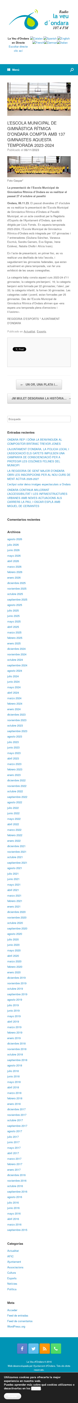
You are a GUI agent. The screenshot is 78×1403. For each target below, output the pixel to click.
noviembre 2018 (16, 1049)
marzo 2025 (14, 632)
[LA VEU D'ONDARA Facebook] (22, 1348)
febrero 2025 (14, 638)
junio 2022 (13, 813)
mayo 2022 (14, 819)
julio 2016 (13, 1202)
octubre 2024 (15, 660)
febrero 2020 (14, 967)
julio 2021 (13, 873)
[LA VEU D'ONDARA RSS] (45, 1348)
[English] (63, 38)
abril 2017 (13, 1153)
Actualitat (29, 331)
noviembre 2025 (16, 588)
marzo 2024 (14, 698)
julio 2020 (13, 939)
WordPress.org (16, 1326)
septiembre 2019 (17, 994)
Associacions (15, 1267)
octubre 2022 (15, 791)
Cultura (11, 1273)
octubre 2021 (15, 857)
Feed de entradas (17, 1315)
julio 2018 (13, 1071)
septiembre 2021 (17, 863)
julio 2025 (13, 610)
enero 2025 (14, 643)
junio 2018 (13, 1076)
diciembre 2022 (16, 780)
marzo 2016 (14, 1224)
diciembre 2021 (16, 846)
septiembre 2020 (17, 928)
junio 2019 (13, 1010)
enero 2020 (14, 972)
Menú (15, 70)
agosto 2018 (14, 1065)
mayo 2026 (14, 556)
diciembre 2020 (16, 912)
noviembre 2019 (16, 983)
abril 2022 (13, 824)
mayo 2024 (14, 687)
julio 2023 (13, 742)
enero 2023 (14, 775)
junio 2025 (13, 616)
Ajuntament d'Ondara (44, 1365)
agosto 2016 (14, 1197)
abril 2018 (13, 1087)
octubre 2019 (15, 988)
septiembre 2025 (17, 599)
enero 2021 (14, 906)
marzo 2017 (14, 1159)
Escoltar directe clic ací (18, 48)
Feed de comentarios (20, 1321)
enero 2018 (14, 1104)
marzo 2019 (14, 1027)
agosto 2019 (14, 999)
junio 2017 (13, 1142)
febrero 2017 (14, 1164)
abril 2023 (13, 758)
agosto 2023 (14, 736)
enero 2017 (14, 1170)
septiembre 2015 (17, 1230)
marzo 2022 (14, 830)
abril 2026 (13, 561)
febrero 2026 (14, 572)
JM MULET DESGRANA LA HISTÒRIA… (42, 398)
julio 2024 (13, 676)
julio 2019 (13, 1005)
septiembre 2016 (17, 1191)
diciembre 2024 (16, 649)
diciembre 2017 (16, 1109)
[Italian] (62, 42)
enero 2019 (14, 1038)
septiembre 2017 (17, 1126)
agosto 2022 (14, 802)
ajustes (36, 1388)
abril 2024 (13, 692)
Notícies (12, 1283)
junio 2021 (13, 879)
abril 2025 (13, 627)
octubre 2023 (15, 725)
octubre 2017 (15, 1120)
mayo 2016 (14, 1213)
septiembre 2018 (17, 1060)
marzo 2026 (14, 566)
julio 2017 (13, 1137)
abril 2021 (13, 890)
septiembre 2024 (17, 665)
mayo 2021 (14, 884)
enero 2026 (14, 577)
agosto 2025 (14, 605)
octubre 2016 (15, 1186)
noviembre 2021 (16, 852)
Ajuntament (14, 1262)
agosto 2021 (14, 868)
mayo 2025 (14, 621)
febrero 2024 (14, 703)
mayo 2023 (14, 753)
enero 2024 (14, 709)
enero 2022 (14, 841)
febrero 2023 (14, 769)
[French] (38, 42)
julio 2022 (13, 808)
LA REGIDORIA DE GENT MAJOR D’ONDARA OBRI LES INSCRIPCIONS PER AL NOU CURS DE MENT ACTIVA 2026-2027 (39, 475)
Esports (41, 331)
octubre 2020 (15, 923)
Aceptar (12, 1396)
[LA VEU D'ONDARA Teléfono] (56, 1348)
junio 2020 (13, 945)
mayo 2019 (14, 1016)
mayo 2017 (14, 1148)
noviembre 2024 (16, 654)
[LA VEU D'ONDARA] (39, 19)
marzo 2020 (14, 961)
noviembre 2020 (16, 917)
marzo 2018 (14, 1093)
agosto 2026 (14, 539)
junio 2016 (13, 1208)
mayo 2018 (14, 1082)
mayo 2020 (14, 950)
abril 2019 (13, 1021)
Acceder (12, 1310)
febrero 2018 (14, 1098)
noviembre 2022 (16, 786)
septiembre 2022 (17, 797)
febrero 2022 (14, 835)
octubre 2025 (15, 594)
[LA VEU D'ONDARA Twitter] (33, 1348)
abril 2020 (13, 956)
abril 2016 (13, 1219)
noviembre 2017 (16, 1115)
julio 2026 (13, 545)
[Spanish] (50, 38)
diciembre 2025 (16, 583)
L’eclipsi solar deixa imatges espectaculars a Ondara (39, 484)
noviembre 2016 (16, 1180)
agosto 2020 (14, 934)
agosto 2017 (14, 1131)
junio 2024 (13, 682)
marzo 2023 (14, 764)
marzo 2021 (14, 895)
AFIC (10, 1256)
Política (11, 1289)
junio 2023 (13, 747)
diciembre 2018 (16, 1043)
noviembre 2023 (16, 720)
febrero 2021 (14, 901)
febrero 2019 (14, 1032)
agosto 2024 (14, 671)
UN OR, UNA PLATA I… (39, 384)
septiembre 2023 (17, 731)
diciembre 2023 (16, 714)
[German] (50, 42)
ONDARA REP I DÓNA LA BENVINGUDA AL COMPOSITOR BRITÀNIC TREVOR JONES (34, 442)
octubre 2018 (15, 1054)
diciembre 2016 (16, 1175)
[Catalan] (36, 38)
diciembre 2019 (16, 978)
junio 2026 (13, 550)
